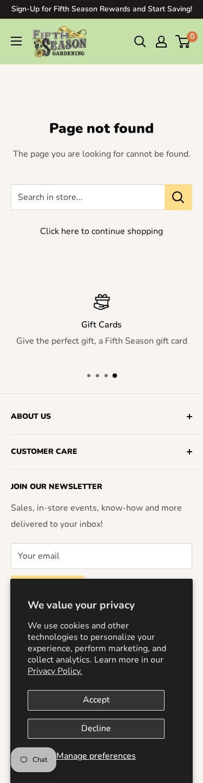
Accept (96, 700)
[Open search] (140, 42)
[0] (183, 41)
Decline (96, 728)
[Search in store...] (178, 197)
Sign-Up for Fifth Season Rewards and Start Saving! (101, 9)
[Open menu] (16, 41)
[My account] (161, 42)
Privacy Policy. (55, 671)
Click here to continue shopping (101, 231)
